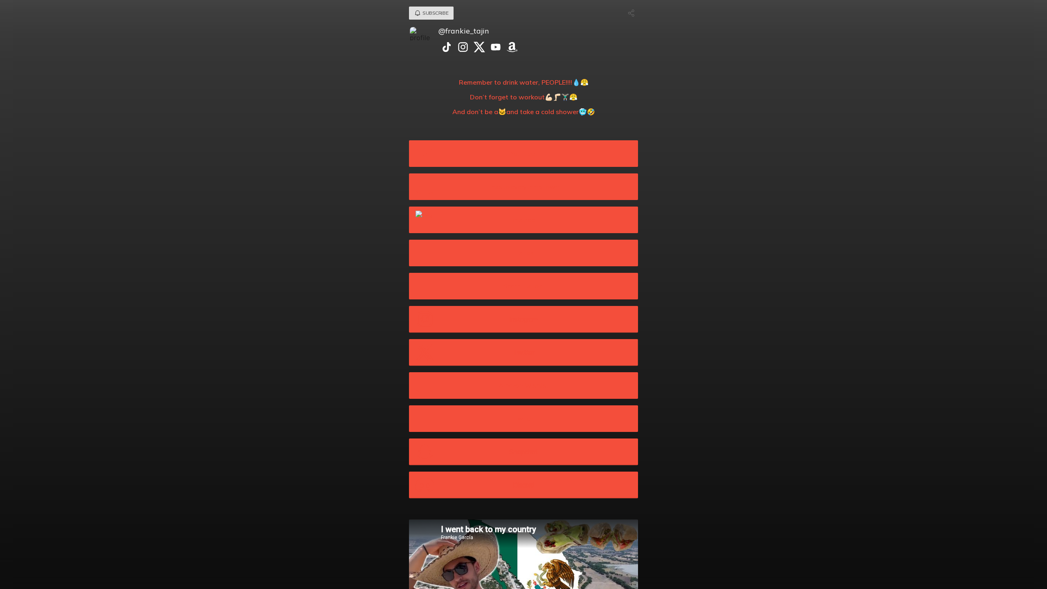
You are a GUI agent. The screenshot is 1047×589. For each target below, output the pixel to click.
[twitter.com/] (479, 48)
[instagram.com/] (463, 48)
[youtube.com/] (496, 48)
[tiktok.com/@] (446, 48)
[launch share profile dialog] (631, 13)
